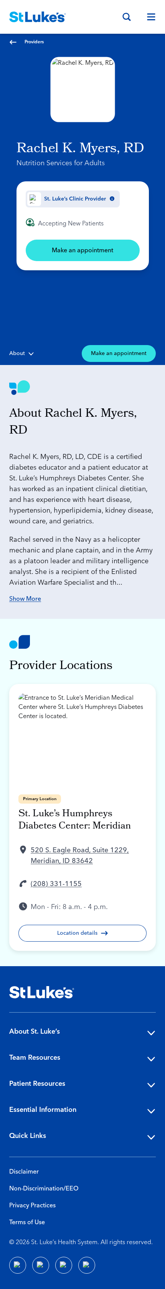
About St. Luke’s (34, 1031)
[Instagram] (86, 1265)
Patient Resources (37, 1084)
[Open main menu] (148, 17)
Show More (25, 598)
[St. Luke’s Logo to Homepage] (37, 17)
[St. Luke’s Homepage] (41, 992)
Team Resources (34, 1058)
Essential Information (42, 1110)
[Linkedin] (40, 1265)
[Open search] (126, 17)
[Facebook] (17, 1265)
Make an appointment (82, 250)
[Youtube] (63, 1265)
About (17, 353)
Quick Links (27, 1136)
